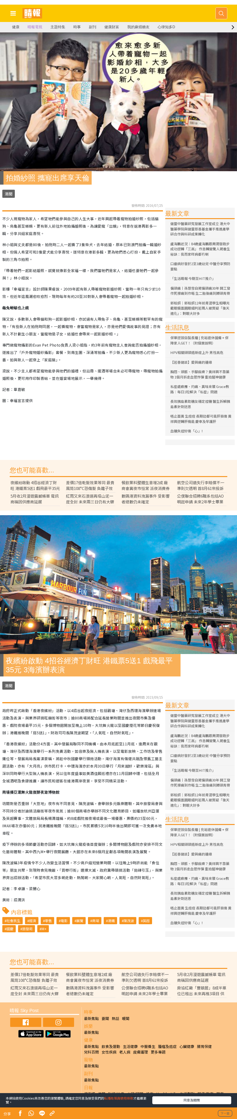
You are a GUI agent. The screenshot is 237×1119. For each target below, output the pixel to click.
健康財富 (111, 27)
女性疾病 (109, 1052)
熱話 (115, 1018)
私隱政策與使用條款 (118, 1098)
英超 (146, 920)
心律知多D (166, 27)
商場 (95, 920)
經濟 (32, 920)
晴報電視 (35, 27)
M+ (44, 928)
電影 (64, 920)
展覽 (79, 920)
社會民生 (13, 920)
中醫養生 (147, 1046)
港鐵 (111, 920)
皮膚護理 (140, 1052)
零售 (48, 920)
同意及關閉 (192, 1100)
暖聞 (125, 1018)
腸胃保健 (204, 1046)
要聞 (105, 1018)
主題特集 (57, 27)
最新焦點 (91, 1018)
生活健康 (130, 1046)
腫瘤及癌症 (167, 1046)
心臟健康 (186, 1046)
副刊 (92, 27)
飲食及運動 (111, 1046)
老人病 (124, 1052)
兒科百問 (91, 1052)
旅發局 (27, 928)
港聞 (8, 194)
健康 (15, 27)
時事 (77, 27)
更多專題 (158, 1052)
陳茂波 (129, 920)
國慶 (9, 928)
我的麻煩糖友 (138, 27)
